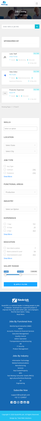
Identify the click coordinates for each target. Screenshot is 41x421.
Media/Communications (20, 363)
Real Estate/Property (20, 371)
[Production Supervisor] (5, 93)
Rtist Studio (12, 74)
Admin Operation (20, 339)
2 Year (21, 231)
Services (20, 368)
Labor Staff (13, 54)
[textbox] (21, 128)
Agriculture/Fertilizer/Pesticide (20, 378)
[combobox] (20, 129)
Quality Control (20, 336)
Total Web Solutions (24, 418)
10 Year (21, 227)
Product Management (20, 349)
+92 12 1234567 (20, 397)
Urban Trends (13, 56)
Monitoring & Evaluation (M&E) (20, 326)
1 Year (21, 224)
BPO (20, 373)
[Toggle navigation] (36, 3)
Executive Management (20, 334)
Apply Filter (21, 284)
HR (21, 344)
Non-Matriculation (21, 248)
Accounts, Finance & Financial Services (20, 331)
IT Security (20, 346)
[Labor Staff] (5, 57)
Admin (20, 329)
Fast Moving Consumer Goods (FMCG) (20, 376)
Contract (21, 170)
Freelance (21, 173)
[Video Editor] (5, 75)
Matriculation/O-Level (21, 251)
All (20, 381)
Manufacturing (20, 365)
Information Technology (20, 360)
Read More (20, 314)
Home (16, 15)
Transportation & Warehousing (20, 341)
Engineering (20, 383)
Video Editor (13, 72)
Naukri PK (12, 93)
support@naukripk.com (20, 395)
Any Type (10, 166)
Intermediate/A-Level (21, 255)
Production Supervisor (16, 90)
